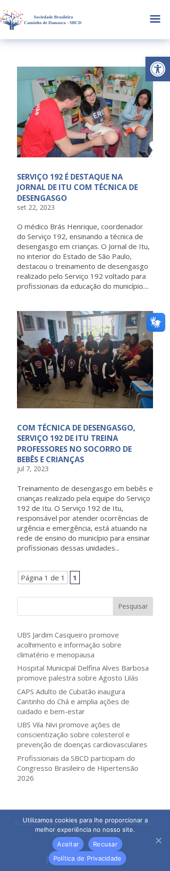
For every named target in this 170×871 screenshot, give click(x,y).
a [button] (155, 19)
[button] (157, 69)
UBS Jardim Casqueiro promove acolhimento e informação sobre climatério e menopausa (69, 644)
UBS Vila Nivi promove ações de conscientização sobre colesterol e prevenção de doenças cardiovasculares (82, 734)
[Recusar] (158, 840)
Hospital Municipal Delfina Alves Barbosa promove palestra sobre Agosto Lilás (83, 672)
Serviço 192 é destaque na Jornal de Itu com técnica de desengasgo (77, 187)
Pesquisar (133, 606)
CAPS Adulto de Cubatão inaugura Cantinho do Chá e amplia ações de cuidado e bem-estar (73, 701)
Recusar (105, 844)
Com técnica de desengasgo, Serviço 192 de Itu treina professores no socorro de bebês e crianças (76, 444)
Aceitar (68, 844)
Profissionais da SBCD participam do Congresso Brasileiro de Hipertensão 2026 (77, 768)
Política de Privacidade (87, 858)
